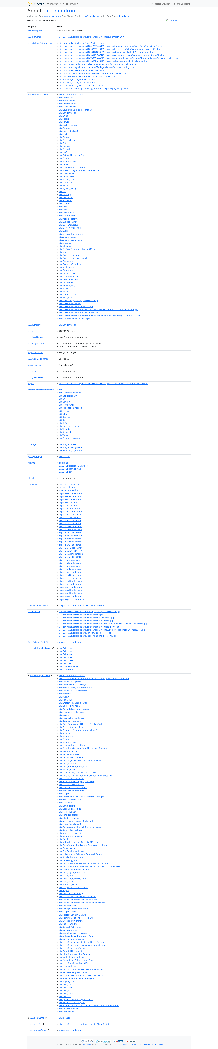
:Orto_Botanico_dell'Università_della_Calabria (82, 724)
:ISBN (63, 414)
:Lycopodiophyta (68, 276)
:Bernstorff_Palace (69, 754)
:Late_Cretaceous (68, 224)
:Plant (65, 471)
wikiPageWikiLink (38, 94)
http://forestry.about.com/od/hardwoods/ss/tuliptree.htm (87, 76)
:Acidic (63, 252)
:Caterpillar (66, 97)
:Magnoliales (66, 736)
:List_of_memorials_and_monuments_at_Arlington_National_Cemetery (94, 678)
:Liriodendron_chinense (72, 234)
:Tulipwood (66, 197)
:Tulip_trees (66, 660)
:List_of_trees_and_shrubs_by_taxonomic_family (83, 945)
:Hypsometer (66, 146)
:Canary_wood (67, 848)
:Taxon (64, 462)
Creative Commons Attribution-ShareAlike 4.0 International (138, 1044)
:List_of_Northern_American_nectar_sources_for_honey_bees (89, 866)
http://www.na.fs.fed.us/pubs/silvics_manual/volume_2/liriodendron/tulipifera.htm (98, 64)
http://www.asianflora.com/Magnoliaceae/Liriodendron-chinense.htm (92, 73)
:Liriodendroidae (68, 666)
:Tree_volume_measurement (74, 869)
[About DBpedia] (35, 3)
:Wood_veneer (67, 106)
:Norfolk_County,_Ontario (72, 914)
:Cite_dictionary (68, 395)
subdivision (35, 352)
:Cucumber (66, 149)
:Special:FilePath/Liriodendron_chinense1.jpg (86, 617)
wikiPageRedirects (40, 648)
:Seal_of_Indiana (68, 923)
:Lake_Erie (65, 715)
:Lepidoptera (66, 176)
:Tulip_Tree (65, 657)
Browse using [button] (56, 3)
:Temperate (66, 261)
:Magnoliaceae (67, 161)
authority (34, 324)
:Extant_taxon (67, 179)
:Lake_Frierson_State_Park (73, 766)
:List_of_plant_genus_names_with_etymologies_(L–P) (85, 775)
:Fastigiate (65, 297)
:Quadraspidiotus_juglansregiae (76, 999)
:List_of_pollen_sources (71, 784)
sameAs (33, 484)
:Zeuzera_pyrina (68, 860)
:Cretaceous (66, 182)
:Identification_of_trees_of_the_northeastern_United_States (89, 1005)
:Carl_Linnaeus (67, 112)
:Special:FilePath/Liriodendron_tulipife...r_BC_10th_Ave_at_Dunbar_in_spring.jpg (103, 623)
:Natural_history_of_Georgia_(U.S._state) (79, 842)
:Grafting (65, 194)
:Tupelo (64, 839)
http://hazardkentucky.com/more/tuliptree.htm (81, 43)
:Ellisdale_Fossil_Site (70, 808)
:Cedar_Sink (66, 875)
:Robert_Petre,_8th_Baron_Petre (75, 687)
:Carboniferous (67, 140)
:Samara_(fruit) (67, 103)
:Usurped (65, 432)
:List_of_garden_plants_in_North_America (80, 760)
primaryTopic (38, 1030)
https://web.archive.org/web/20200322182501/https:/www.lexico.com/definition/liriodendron (103, 61)
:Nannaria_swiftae (69, 884)
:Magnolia (65, 793)
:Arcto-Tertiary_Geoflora (72, 94)
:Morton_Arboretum (70, 227)
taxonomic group (52, 16)
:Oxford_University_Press (72, 155)
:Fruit (63, 134)
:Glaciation (65, 243)
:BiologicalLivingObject (73, 465)
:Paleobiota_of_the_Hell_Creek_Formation (80, 827)
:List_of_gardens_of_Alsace (73, 933)
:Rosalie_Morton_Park (71, 857)
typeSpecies (35, 377)
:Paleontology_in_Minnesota (74, 708)
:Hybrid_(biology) (68, 188)
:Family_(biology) (68, 131)
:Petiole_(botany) (68, 218)
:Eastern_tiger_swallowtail (73, 258)
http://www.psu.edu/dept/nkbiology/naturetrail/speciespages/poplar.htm (94, 88)
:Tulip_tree (65, 648)
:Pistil (63, 143)
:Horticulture (66, 173)
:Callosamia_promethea (72, 757)
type (31, 462)
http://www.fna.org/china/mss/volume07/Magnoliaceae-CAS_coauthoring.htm (96, 67)
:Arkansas (65, 693)
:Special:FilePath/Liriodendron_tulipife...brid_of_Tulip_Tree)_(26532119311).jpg (102, 629)
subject (33, 444)
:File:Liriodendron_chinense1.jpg (76, 306)
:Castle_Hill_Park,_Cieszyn (72, 684)
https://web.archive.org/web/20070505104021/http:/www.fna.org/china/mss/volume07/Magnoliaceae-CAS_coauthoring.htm (118, 58)
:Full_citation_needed (70, 407)
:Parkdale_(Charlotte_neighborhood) (78, 730)
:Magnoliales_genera (70, 240)
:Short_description (69, 426)
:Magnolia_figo (67, 911)
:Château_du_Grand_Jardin (73, 702)
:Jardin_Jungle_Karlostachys (73, 957)
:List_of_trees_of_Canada (72, 948)
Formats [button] (72, 3)
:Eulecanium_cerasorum (72, 939)
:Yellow (64, 696)
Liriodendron (59, 10)
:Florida (64, 118)
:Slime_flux (65, 699)
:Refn (63, 423)
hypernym (35, 456)
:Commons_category (70, 438)
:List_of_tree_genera (70, 681)
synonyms (34, 365)
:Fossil (63, 185)
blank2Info (37, 1017)
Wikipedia (87, 1044)
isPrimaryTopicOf (38, 642)
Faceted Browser (161, 3)
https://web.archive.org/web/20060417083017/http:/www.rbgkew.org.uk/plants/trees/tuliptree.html (107, 52)
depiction (34, 611)
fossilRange (35, 337)
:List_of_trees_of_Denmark (73, 690)
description (35, 30)
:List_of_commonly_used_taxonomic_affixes (81, 969)
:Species (64, 456)
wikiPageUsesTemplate (41, 389)
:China (63, 115)
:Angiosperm (66, 267)
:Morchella (65, 802)
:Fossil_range (66, 404)
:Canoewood (66, 669)
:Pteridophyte (67, 100)
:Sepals (64, 291)
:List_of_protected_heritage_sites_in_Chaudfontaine (85, 1024)
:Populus (64, 158)
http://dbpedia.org (90, 16)
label (32, 478)
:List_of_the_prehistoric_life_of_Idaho (78, 899)
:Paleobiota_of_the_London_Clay (76, 960)
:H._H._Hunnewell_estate (72, 811)
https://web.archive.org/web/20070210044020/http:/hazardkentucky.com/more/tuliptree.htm (103, 383)
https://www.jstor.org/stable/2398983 (77, 79)
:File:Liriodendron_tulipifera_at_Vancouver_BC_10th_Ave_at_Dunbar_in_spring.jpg (99, 309)
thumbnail (34, 36)
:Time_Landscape (68, 814)
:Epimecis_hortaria (69, 705)
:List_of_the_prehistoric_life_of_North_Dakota (82, 902)
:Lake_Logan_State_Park (72, 872)
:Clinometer (66, 282)
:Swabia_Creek (67, 769)
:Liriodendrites (67, 966)
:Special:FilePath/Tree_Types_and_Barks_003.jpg (87, 635)
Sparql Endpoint (182, 3)
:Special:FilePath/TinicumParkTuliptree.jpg (85, 632)
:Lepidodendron (68, 221)
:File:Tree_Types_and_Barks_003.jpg (77, 249)
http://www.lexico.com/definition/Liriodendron (81, 70)
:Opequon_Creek (68, 930)
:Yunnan (64, 137)
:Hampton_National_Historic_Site (76, 917)
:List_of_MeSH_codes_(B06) (73, 963)
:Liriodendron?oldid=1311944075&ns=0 (83, 605)
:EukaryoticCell (70, 468)
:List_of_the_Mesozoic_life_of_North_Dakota (81, 942)
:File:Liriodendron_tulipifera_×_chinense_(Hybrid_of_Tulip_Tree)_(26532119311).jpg (99, 315)
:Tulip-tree (65, 654)
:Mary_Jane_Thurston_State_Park (76, 821)
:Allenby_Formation (69, 817)
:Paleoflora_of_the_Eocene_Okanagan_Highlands (84, 845)
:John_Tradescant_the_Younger (75, 954)
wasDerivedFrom (38, 605)
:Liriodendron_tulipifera (72, 167)
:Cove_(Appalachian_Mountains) (75, 109)
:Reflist (63, 420)
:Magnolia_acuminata (71, 836)
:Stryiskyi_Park (67, 981)
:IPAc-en (64, 411)
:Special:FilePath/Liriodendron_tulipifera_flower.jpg (89, 626)
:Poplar (64, 890)
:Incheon (64, 733)
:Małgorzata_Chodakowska (73, 887)
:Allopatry (65, 246)
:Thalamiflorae (67, 905)
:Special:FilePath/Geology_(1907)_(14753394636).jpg (89, 611)
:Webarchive (66, 435)
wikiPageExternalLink (40, 43)
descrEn (35, 1024)
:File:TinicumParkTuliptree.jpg (74, 318)
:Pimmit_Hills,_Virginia (71, 951)
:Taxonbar (65, 429)
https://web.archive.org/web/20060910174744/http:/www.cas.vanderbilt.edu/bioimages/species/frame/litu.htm (112, 55)
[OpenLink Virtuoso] (87, 1041)
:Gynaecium (66, 270)
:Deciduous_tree (68, 279)
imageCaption (36, 343)
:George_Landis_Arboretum (73, 908)
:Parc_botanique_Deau (71, 727)
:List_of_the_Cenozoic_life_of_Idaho (77, 896)
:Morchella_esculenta (70, 833)
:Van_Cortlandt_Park (70, 799)
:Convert (64, 401)
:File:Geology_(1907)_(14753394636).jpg (79, 300)
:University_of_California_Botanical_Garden (81, 854)
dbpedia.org (124, 16)
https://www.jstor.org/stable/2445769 (77, 82)
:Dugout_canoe (68, 215)
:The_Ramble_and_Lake (71, 851)
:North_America (68, 125)
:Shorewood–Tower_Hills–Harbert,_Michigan (81, 796)
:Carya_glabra (67, 805)
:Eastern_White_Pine (70, 264)
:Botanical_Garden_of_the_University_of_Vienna (83, 748)
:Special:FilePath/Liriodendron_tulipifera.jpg (86, 620)
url (31, 383)
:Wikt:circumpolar (69, 294)
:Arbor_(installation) (70, 824)
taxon (32, 371)
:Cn (62, 398)
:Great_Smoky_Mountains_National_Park (80, 170)
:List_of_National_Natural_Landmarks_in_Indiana (83, 863)
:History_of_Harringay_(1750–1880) (77, 781)
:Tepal (63, 209)
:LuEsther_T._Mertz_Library (73, 878)
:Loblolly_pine (67, 273)
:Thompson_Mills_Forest (72, 712)
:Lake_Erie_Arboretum (71, 763)
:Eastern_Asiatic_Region (72, 1002)
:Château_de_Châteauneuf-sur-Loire (77, 772)
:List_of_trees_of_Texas (71, 778)
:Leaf (63, 152)
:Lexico (64, 230)
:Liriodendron (69, 484)
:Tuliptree (65, 663)
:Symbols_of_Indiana (70, 450)
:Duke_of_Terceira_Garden (73, 787)
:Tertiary (64, 164)
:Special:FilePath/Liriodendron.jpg (81, 614)
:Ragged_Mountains (70, 721)
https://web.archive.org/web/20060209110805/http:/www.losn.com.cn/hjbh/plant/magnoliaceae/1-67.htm (109, 49)
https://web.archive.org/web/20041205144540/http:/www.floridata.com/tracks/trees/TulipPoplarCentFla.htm (111, 46)
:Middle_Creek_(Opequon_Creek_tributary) (81, 975)
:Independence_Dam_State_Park (76, 936)
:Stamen (64, 203)
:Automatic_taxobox (70, 392)
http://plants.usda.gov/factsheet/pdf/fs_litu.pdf (81, 85)
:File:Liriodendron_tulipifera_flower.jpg (79, 312)
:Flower (64, 121)
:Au (62, 389)
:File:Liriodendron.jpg (70, 303)
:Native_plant (66, 212)
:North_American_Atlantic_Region (76, 978)
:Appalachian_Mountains (72, 790)
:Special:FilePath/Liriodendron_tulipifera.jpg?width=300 (91, 36)
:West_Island (66, 881)
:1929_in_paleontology (71, 893)
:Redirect (64, 417)
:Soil (62, 191)
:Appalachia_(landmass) (71, 718)
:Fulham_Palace (68, 751)
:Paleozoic (65, 200)
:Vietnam (65, 128)
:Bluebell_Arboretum (70, 926)
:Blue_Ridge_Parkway (70, 830)
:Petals (63, 288)
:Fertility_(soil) (67, 285)
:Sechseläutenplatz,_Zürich (73, 972)
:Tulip (63, 206)
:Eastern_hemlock (69, 255)
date (32, 331)
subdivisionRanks (38, 358)
